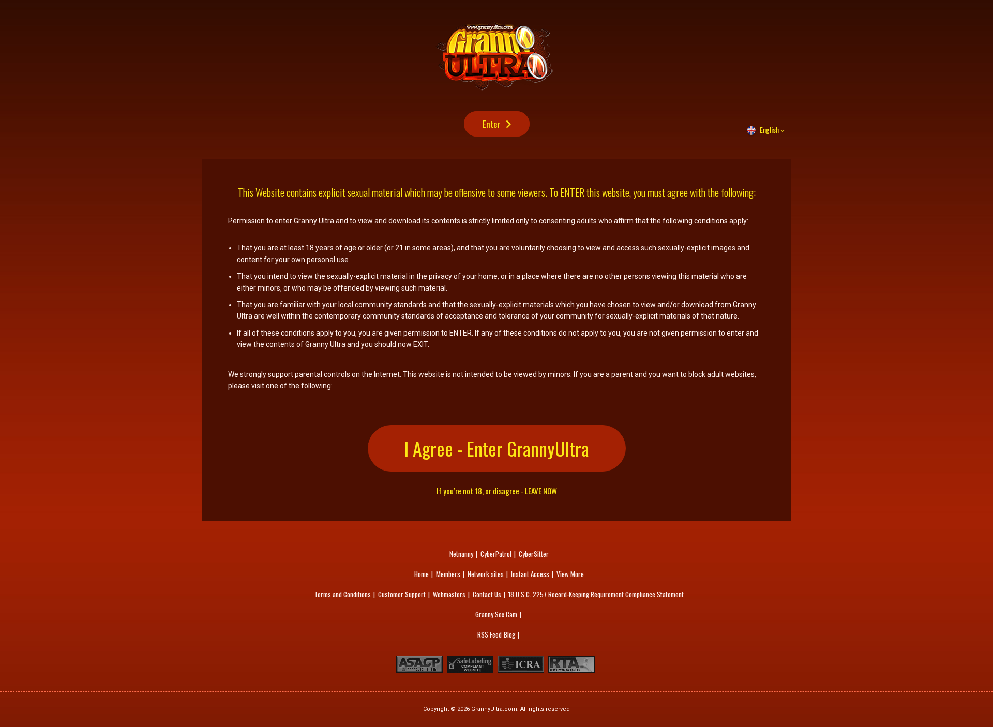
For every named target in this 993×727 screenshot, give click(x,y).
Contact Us (487, 594)
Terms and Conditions (342, 594)
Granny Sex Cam (496, 614)
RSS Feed (489, 634)
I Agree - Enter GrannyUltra (496, 448)
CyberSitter (534, 554)
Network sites (486, 574)
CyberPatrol (495, 554)
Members (448, 574)
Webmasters (449, 594)
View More (570, 574)
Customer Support (402, 594)
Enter (492, 123)
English (769, 129)
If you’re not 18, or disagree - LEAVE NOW (497, 491)
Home (421, 574)
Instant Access (530, 574)
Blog (509, 634)
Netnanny (461, 554)
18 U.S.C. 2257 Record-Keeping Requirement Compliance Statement (596, 594)
